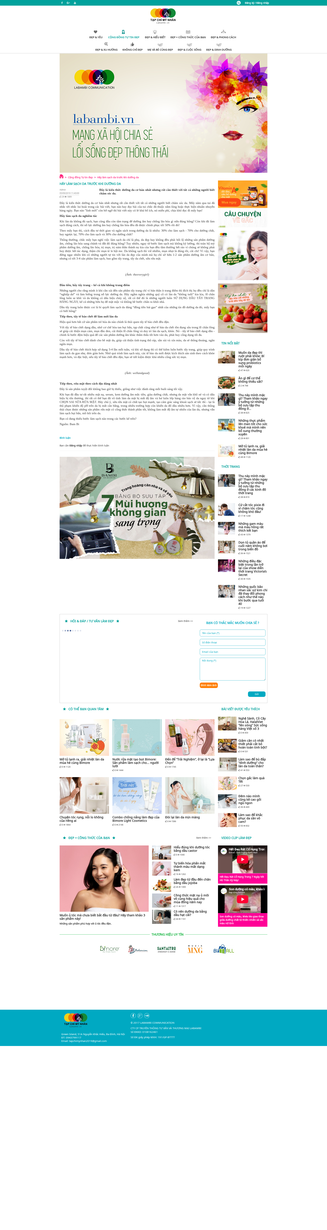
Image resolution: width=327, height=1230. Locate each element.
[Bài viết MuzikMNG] (242, 203)
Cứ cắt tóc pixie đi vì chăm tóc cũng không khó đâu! (251, 508)
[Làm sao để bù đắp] (227, 764)
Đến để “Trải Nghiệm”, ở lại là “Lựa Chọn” (189, 761)
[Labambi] (163, 15)
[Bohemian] (135, 948)
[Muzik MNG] (192, 948)
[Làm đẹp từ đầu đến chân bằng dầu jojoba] (161, 885)
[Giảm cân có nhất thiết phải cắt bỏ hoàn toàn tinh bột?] (227, 746)
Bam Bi (74, 424)
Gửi (257, 694)
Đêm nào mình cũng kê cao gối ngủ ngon (249, 799)
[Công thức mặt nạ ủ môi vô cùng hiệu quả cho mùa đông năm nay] (161, 900)
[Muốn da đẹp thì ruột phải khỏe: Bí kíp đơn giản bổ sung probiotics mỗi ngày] (227, 357)
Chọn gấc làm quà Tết (251, 779)
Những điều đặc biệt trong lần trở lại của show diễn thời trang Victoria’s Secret (252, 568)
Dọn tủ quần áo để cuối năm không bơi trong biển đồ (252, 545)
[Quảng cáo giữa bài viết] (137, 508)
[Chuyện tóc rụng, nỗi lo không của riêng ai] (84, 795)
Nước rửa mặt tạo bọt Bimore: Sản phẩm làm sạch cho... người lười (135, 762)
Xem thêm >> (185, 621)
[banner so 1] (242, 255)
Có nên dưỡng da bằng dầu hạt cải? (190, 913)
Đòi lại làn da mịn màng (182, 817)
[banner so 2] (242, 308)
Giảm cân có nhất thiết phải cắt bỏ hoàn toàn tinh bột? (252, 743)
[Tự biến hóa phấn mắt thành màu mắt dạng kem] (161, 868)
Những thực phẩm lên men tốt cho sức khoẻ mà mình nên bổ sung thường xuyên (252, 427)
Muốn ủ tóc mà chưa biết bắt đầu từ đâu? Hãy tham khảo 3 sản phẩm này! (102, 917)
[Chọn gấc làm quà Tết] (227, 783)
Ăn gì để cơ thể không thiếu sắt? (250, 380)
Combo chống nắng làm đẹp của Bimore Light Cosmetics (135, 819)
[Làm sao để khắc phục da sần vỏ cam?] (227, 820)
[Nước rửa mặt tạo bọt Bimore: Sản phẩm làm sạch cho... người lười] (137, 737)
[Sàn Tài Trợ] (163, 948)
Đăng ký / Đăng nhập (257, 2)
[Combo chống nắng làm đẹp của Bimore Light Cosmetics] (137, 795)
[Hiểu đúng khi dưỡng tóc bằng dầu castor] (161, 852)
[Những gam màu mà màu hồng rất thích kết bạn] (227, 528)
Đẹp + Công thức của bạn (89, 838)
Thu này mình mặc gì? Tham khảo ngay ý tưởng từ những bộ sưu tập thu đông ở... (252, 402)
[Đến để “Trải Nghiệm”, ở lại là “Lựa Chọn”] (190, 737)
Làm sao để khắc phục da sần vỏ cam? (250, 818)
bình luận (103, 445)
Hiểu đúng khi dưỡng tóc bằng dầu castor (192, 849)
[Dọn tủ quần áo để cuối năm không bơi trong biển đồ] (227, 547)
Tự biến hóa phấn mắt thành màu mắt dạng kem (190, 866)
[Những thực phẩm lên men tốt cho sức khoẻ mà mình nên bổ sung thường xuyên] (227, 425)
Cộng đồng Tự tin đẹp (80, 177)
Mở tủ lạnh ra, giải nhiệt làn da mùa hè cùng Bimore (252, 449)
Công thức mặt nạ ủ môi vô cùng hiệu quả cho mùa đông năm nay (191, 898)
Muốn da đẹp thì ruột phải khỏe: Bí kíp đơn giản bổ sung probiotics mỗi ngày (251, 359)
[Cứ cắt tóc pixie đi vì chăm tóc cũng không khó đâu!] (227, 509)
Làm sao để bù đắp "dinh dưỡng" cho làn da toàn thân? (252, 762)
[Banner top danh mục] (163, 113)
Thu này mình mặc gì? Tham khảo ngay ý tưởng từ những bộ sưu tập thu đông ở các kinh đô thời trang (252, 484)
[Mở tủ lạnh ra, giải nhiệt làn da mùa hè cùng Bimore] (227, 450)
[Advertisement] (163, 986)
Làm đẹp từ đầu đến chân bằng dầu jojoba (192, 881)
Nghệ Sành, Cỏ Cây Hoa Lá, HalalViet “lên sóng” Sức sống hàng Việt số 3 (252, 723)
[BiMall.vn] (221, 948)
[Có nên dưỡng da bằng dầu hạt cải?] (161, 917)
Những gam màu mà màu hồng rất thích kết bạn (251, 527)
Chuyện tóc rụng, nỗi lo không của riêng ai (81, 819)
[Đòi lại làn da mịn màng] (190, 795)
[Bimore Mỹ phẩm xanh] (106, 948)
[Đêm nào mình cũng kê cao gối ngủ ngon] (227, 801)
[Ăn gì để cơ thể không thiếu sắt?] (227, 382)
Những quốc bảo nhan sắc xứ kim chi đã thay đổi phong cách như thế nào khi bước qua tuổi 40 (252, 595)
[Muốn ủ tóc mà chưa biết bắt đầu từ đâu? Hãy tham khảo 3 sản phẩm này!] (104, 878)
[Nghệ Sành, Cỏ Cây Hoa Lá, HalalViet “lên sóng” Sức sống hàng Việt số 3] (227, 724)
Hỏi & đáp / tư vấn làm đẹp (92, 621)
